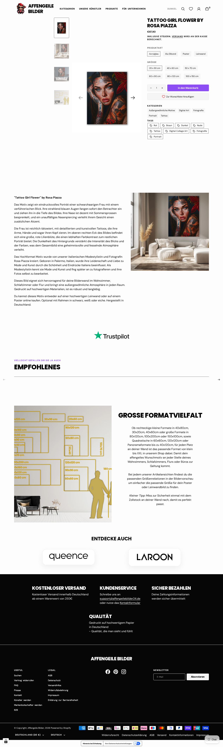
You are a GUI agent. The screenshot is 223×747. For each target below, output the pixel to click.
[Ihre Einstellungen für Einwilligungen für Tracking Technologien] (6, 741)
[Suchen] (183, 9)
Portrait (153, 115)
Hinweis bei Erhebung (92, 743)
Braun (169, 125)
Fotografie (198, 110)
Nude (199, 125)
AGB (151, 735)
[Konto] (199, 9)
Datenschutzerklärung (134, 735)
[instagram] (124, 672)
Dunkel (184, 125)
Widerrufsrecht (110, 735)
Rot (155, 125)
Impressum (202, 735)
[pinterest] (116, 672)
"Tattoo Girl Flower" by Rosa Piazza (38, 197)
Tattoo (164, 115)
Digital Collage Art (178, 131)
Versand (177, 36)
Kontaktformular (130, 603)
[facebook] (108, 672)
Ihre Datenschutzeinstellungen (118, 743)
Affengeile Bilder (36, 728)
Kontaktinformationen (181, 735)
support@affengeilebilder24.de (120, 598)
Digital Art (184, 110)
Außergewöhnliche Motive (162, 110)
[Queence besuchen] (68, 557)
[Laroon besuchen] (154, 557)
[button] (207, 9)
